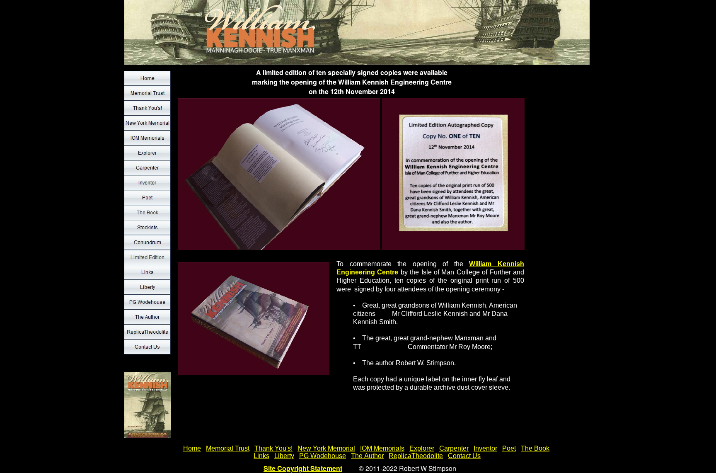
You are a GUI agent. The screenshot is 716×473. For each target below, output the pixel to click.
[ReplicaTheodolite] (147, 332)
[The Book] (147, 212)
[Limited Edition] (147, 257)
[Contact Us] (147, 347)
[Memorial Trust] (147, 93)
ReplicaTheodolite (416, 455)
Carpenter (454, 448)
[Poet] (147, 197)
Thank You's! (273, 448)
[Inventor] (147, 182)
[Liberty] (147, 287)
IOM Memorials (382, 448)
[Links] (147, 272)
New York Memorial (326, 448)
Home (192, 448)
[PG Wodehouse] (147, 302)
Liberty (284, 455)
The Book (535, 448)
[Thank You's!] (147, 108)
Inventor (485, 448)
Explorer (421, 448)
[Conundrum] (147, 242)
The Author (367, 455)
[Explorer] (147, 153)
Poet (509, 448)
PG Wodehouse (322, 455)
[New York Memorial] (147, 123)
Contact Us (464, 455)
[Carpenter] (147, 167)
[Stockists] (147, 227)
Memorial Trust (227, 448)
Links (261, 455)
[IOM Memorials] (147, 138)
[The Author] (147, 317)
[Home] (147, 78)
